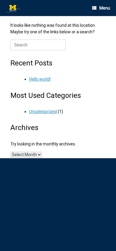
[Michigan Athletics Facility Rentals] (13, 8)
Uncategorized (43, 111)
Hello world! (40, 79)
